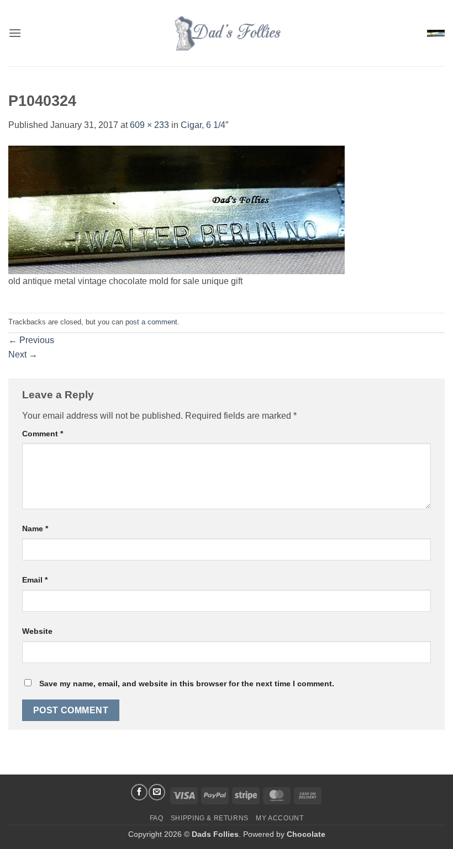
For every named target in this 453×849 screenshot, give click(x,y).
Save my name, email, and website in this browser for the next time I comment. (186, 683)
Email (35, 579)
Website (37, 631)
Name (35, 528)
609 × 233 (149, 125)
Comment (42, 433)
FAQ (157, 818)
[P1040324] (176, 208)
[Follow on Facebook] (139, 792)
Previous (31, 340)
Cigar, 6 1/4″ (205, 125)
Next (23, 354)
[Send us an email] (157, 792)
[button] (15, 32)
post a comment (151, 322)
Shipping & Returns (210, 818)
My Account (279, 818)
